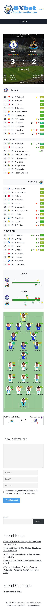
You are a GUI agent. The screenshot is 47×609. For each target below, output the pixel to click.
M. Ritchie (19, 261)
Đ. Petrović (19, 97)
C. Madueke (19, 169)
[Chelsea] (23, 90)
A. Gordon (19, 225)
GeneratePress (34, 605)
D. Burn (17, 203)
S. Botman (19, 200)
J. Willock (19, 214)
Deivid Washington (22, 155)
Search (6, 517)
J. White (18, 250)
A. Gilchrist (19, 162)
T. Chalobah (19, 108)
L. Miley (18, 246)
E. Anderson (19, 242)
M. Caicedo (19, 119)
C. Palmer (19, 123)
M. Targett (19, 253)
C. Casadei (19, 147)
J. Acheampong (21, 158)
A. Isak (17, 221)
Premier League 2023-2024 (18, 35)
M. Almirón (19, 218)
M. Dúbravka (20, 189)
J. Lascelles (20, 264)
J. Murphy (19, 235)
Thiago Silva (20, 165)
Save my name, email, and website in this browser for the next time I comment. (22, 492)
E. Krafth (18, 239)
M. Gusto (18, 101)
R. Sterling (19, 130)
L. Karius (18, 257)
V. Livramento (20, 192)
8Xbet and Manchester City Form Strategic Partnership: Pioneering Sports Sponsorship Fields (21, 570)
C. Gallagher (19, 126)
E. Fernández (20, 115)
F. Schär (18, 196)
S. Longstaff (20, 207)
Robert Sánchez (21, 173)
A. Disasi (18, 104)
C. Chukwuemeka (21, 151)
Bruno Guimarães (21, 211)
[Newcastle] (23, 182)
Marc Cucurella (21, 112)
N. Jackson (19, 134)
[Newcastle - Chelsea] (23, 420)
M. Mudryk (19, 144)
